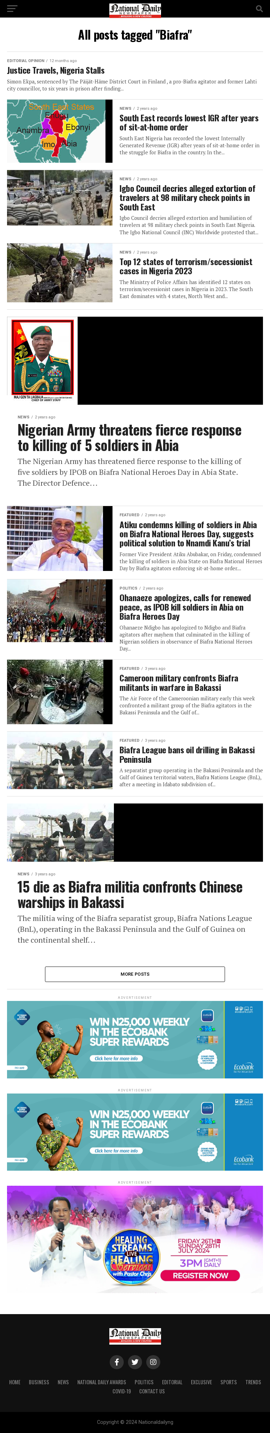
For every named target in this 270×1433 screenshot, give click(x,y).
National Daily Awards (101, 1382)
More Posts (135, 974)
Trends (253, 1382)
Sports (228, 1382)
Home (14, 1382)
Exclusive (201, 1382)
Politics (144, 1382)
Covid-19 (121, 1391)
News (63, 1382)
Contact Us (152, 1391)
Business (39, 1382)
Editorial (172, 1382)
